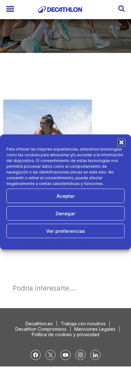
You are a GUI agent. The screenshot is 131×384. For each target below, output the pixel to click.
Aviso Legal (107, 242)
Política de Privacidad (72, 242)
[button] (121, 142)
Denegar (65, 213)
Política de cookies (31, 242)
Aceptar (66, 196)
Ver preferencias (65, 231)
